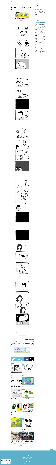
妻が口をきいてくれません (25, 398)
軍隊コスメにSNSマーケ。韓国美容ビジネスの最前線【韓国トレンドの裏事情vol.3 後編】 (16, 442)
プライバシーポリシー (33, 452)
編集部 (36, 1)
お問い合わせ (26, 452)
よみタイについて (22, 452)
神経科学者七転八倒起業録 (25, 411)
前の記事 (16, 341)
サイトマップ (29, 452)
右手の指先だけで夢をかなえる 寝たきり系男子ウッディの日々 (13, 412)
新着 (20, 1)
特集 (32, 1)
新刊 (28, 1)
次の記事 (28, 341)
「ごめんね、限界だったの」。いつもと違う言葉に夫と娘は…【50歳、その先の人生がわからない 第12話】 (27, 429)
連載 (24, 1)
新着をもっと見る (22, 445)
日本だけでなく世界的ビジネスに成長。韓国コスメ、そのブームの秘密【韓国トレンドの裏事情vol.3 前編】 (27, 442)
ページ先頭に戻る (52, 451)
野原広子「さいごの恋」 (14, 398)
